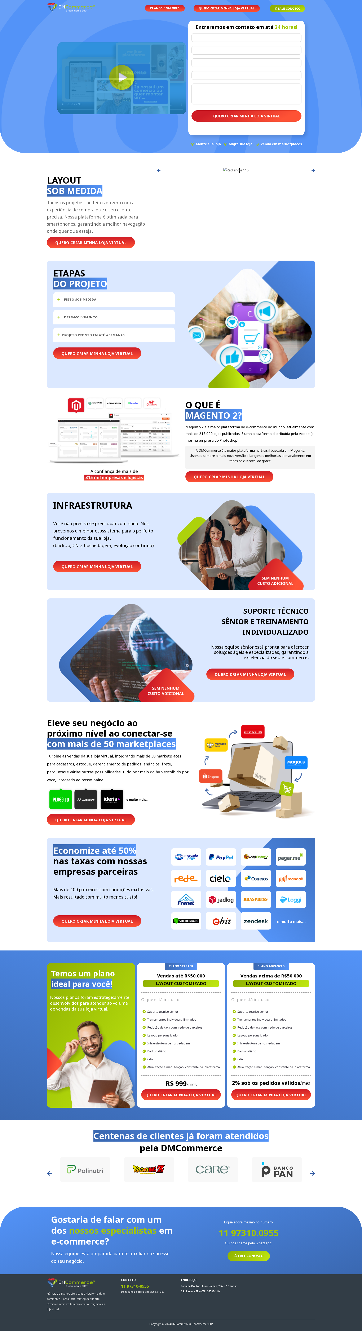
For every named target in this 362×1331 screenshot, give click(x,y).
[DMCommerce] (71, 7)
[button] (159, 170)
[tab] (114, 299)
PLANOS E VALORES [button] (165, 8)
